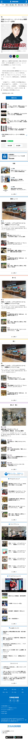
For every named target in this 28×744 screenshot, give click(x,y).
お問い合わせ (4, 711)
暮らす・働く (20, 4)
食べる (7, 4)
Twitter (14, 700)
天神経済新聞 (14, 2)
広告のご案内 (4, 713)
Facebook (10, 700)
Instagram (17, 700)
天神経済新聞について (6, 705)
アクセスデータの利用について (7, 709)
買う (16, 4)
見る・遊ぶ (12, 4)
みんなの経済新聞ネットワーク (14, 726)
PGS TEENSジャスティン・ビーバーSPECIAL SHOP (13, 135)
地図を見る (14, 98)
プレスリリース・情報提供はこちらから (9, 707)
